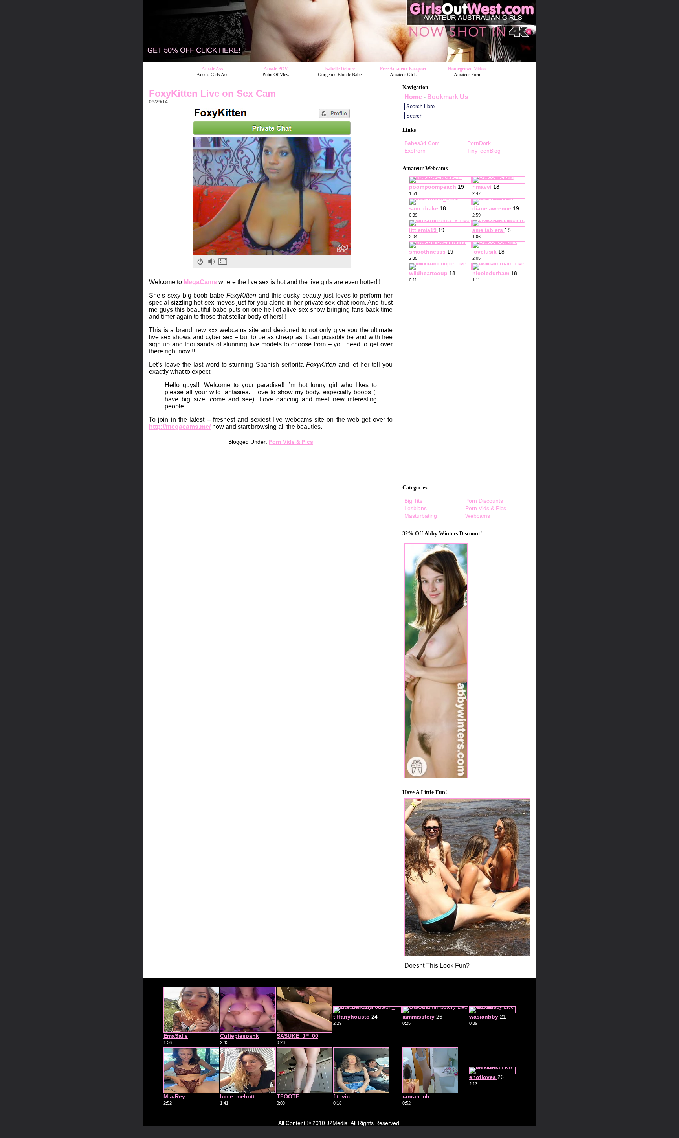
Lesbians (415, 508)
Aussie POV (276, 69)
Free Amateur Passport (403, 69)
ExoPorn (415, 150)
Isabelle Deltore (339, 69)
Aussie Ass (212, 69)
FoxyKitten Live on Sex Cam (212, 93)
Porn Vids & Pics (291, 442)
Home (413, 97)
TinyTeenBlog (484, 150)
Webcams (477, 516)
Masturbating (420, 516)
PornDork (479, 143)
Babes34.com (422, 143)
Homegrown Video (467, 69)
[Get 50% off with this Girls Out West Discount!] (339, 59)
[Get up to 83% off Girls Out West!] (467, 953)
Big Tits (413, 501)
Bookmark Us (447, 97)
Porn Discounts (484, 501)
